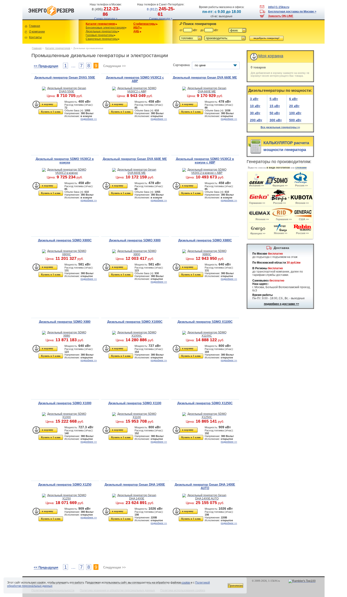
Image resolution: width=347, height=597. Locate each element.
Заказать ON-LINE (280, 16)
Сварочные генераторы (102, 39)
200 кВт (256, 120)
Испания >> (256, 185)
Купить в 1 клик (50, 111)
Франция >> (280, 185)
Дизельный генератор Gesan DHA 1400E (135, 484)
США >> (304, 219)
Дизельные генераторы (102, 31)
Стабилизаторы (144, 23)
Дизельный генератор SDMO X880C (205, 240)
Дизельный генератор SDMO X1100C (205, 322)
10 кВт (255, 106)
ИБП (136, 27)
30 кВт (255, 113)
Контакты (35, 37)
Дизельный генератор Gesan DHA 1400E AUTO (205, 486)
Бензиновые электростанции (105, 27)
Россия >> (279, 203)
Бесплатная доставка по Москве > (292, 11)
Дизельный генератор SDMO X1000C (134, 322)
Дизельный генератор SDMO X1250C (205, 403)
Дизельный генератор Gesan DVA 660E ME (205, 77)
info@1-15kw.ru (278, 7)
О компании (37, 31)
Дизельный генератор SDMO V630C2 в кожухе (65, 160)
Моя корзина (270, 56)
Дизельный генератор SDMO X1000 (64, 403)
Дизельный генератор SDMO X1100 (134, 403)
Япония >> (302, 203)
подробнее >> (88, 119)
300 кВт (276, 120)
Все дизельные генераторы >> (280, 127)
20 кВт (294, 106)
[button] (237, 30)
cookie (186, 582)
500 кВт (295, 120)
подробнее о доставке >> (281, 304)
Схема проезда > (105, 18)
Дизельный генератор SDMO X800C (65, 240)
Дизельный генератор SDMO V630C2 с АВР (135, 79)
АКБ (136, 31)
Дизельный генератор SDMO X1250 (64, 484)
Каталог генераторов (100, 23)
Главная (34, 26)
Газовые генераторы (100, 35)
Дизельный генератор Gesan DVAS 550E (64, 77)
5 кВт (274, 99)
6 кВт (293, 99)
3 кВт (254, 99)
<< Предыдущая (46, 66)
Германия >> (284, 219)
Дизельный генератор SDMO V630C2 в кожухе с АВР (205, 160)
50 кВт (275, 113)
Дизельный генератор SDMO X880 (64, 322)
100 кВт (295, 113)
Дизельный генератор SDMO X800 (135, 240)
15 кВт (275, 106)
